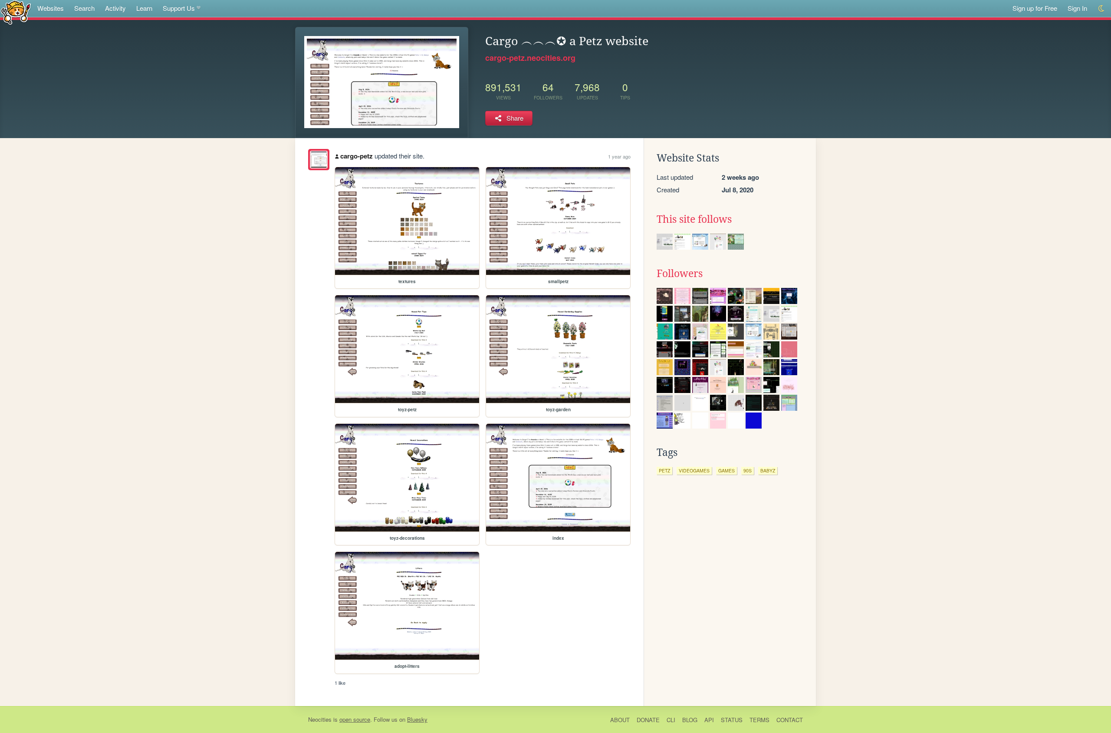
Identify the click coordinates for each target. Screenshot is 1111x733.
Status (732, 720)
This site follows (694, 219)
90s (747, 470)
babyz (767, 470)
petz (664, 470)
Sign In (1077, 8)
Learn (144, 8)
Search (84, 8)
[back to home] (16, 12)
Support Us (179, 8)
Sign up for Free (1034, 8)
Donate (648, 720)
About (620, 720)
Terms (759, 720)
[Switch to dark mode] (1101, 8)
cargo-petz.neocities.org (530, 57)
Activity (115, 8)
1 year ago (619, 156)
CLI (671, 720)
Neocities (320, 719)
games (726, 470)
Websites (50, 8)
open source (354, 719)
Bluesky (417, 719)
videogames (694, 470)
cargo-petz (356, 156)
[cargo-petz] (319, 159)
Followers (680, 273)
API (709, 720)
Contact (789, 720)
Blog (689, 720)
